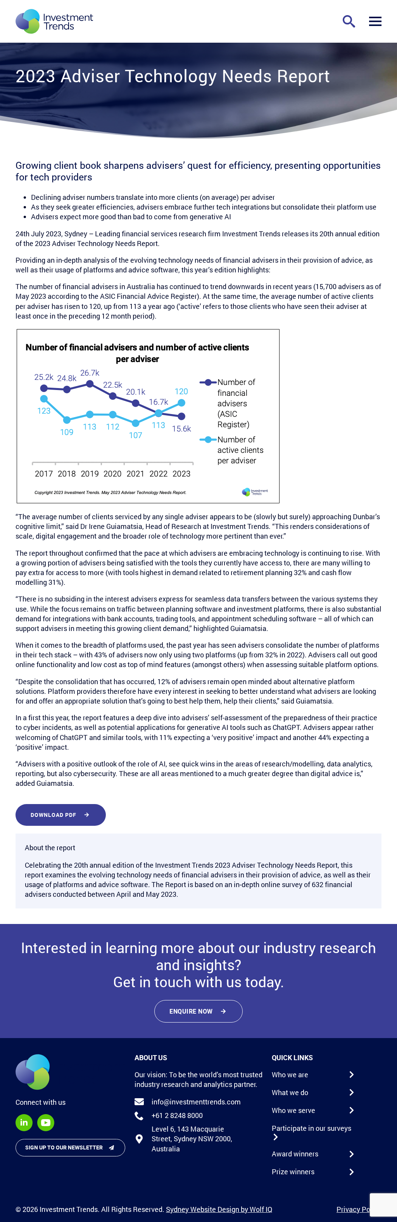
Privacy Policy (359, 1209)
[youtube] (45, 1122)
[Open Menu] (375, 21)
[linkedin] (24, 1122)
